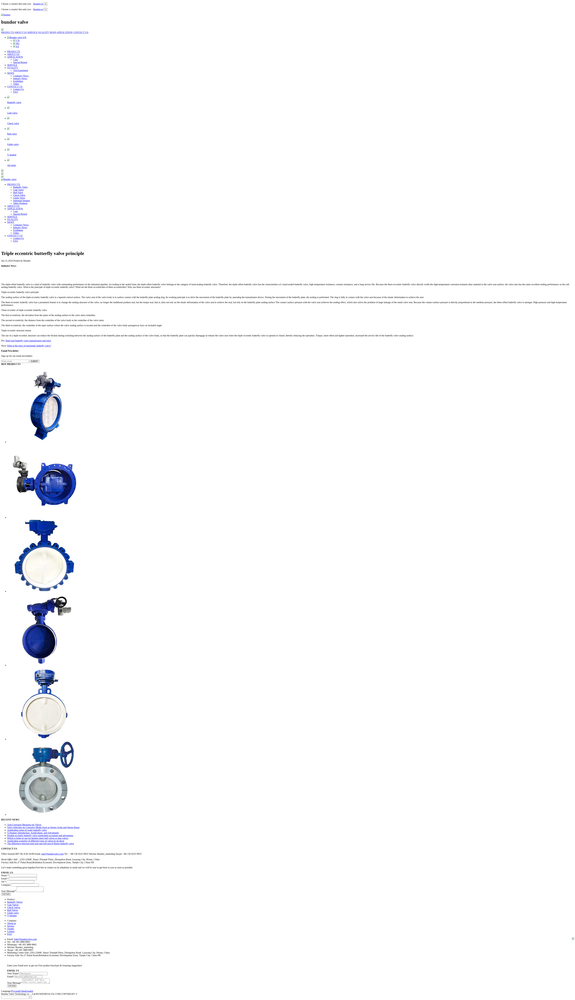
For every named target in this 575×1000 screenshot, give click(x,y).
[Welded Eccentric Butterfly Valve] (44, 665)
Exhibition (18, 81)
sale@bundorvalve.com (52, 854)
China (22, 991)
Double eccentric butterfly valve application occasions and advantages (40, 835)
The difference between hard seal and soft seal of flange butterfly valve (40, 843)
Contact (11, 931)
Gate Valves (13, 904)
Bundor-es (38, 9)
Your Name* (13, 973)
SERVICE (32, 32)
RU (18, 43)
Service (10, 926)
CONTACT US (80, 32)
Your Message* (8, 891)
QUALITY (43, 32)
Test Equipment (20, 70)
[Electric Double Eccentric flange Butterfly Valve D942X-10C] (45, 517)
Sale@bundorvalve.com (25, 939)
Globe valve (13, 913)
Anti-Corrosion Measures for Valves (24, 824)
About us (11, 923)
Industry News (20, 78)
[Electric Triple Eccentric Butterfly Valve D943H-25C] (45, 442)
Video (16, 84)
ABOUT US (21, 32)
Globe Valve (19, 198)
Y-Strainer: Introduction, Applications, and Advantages (33, 833)
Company (5, 885)
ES (17, 46)
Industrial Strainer (21, 200)
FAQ (15, 92)
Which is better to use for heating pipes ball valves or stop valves (37, 838)
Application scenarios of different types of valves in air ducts (35, 841)
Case (15, 59)
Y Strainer (12, 915)
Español (29, 991)
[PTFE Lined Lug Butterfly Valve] (44, 591)
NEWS (52, 32)
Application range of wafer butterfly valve (27, 830)
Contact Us (18, 89)
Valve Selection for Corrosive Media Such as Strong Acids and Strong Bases (43, 827)
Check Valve (19, 195)
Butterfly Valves (14, 902)
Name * (5, 875)
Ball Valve (18, 192)
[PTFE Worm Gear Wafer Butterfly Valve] (44, 739)
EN (24, 37)
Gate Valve (18, 190)
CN (18, 40)
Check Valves (13, 907)
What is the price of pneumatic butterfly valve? (29, 345)
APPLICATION (64, 32)
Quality (10, 928)
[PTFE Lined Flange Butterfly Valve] (45, 814)
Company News (21, 76)
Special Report (20, 62)
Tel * (3, 881)
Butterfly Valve (20, 187)
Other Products (20, 203)
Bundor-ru (38, 4)
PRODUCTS (7, 32)
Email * (5, 878)
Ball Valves (12, 910)
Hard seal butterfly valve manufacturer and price (28, 340)
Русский (15, 991)
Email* (10, 976)
